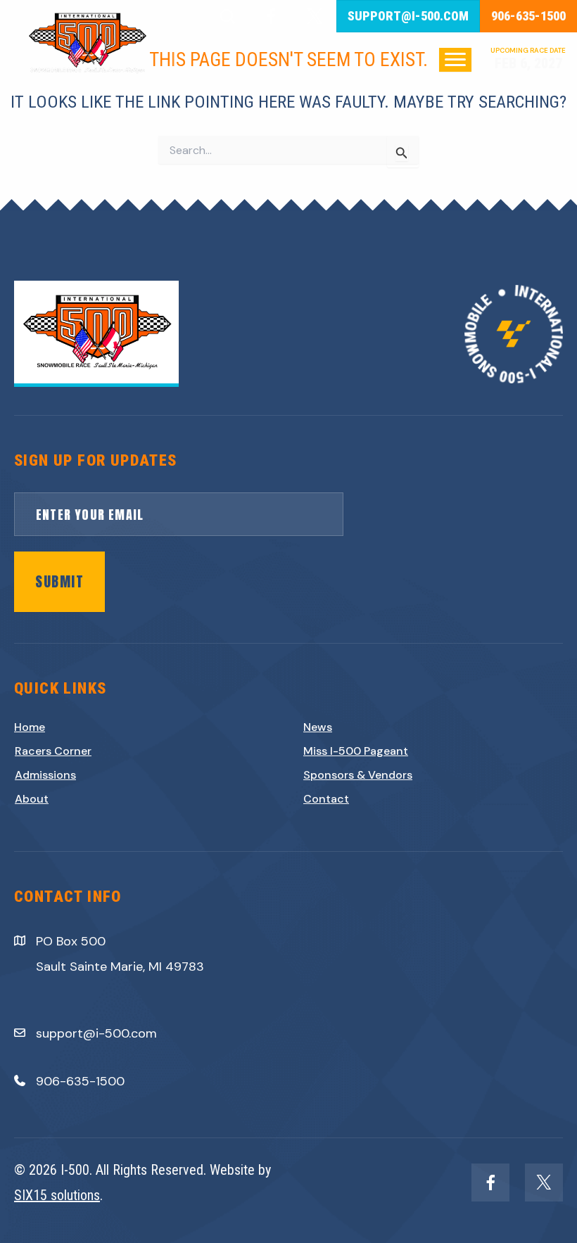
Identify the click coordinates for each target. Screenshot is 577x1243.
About (32, 798)
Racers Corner (53, 751)
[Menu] (455, 60)
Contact (326, 798)
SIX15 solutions (57, 1195)
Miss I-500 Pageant (355, 751)
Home (29, 727)
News (317, 727)
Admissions (45, 775)
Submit (59, 581)
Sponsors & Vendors (357, 775)
